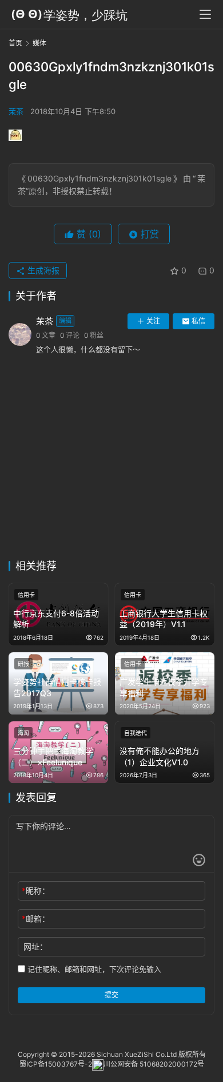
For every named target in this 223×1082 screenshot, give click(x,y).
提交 (111, 995)
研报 (23, 663)
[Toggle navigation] (205, 14)
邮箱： (36, 918)
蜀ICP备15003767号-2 (55, 1064)
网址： (35, 946)
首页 (15, 43)
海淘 (23, 732)
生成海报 (42, 270)
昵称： (36, 890)
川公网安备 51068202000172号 (153, 1064)
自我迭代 (135, 732)
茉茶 (16, 111)
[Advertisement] (111, 463)
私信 (198, 321)
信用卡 (26, 594)
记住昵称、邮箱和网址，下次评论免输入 (93, 969)
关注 (153, 321)
